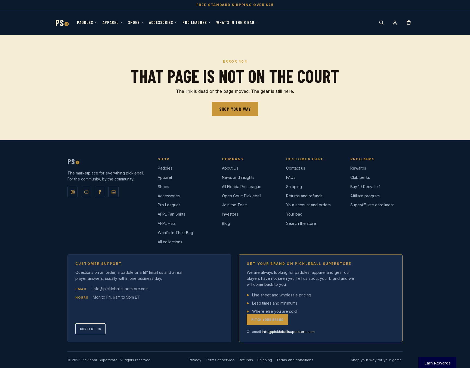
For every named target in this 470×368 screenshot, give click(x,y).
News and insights (238, 177)
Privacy (195, 360)
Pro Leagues (195, 22)
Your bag (294, 214)
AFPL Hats (167, 223)
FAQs (290, 177)
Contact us (295, 168)
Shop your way (235, 109)
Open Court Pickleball (241, 196)
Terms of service (220, 360)
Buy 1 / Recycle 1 (365, 186)
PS (62, 22)
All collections (170, 242)
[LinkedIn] (113, 192)
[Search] (381, 23)
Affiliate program (365, 196)
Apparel (111, 22)
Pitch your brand (267, 319)
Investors (230, 214)
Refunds (246, 360)
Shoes (134, 22)
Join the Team (235, 205)
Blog (226, 223)
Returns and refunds (304, 196)
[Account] (395, 23)
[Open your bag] (409, 23)
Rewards (358, 168)
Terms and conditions (294, 360)
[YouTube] (86, 192)
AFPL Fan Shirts (171, 214)
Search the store (301, 223)
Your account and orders (308, 205)
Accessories (161, 22)
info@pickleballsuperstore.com (121, 288)
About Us (230, 168)
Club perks (360, 177)
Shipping (294, 186)
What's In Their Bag (235, 22)
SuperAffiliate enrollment (372, 205)
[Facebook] (100, 192)
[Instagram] (72, 192)
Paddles (85, 22)
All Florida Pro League (241, 186)
